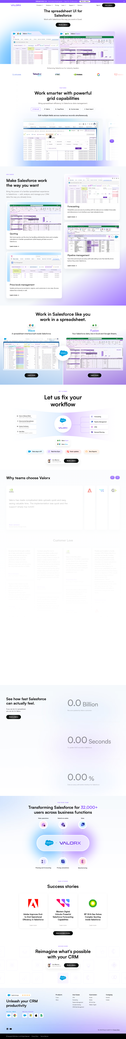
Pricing (57, 5)
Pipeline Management (78, 1002)
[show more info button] (43, 824)
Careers (107, 1000)
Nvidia (90, 997)
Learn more (13, 246)
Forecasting (75, 1000)
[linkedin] (7, 1029)
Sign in (98, 5)
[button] (40, 5)
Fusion (57, 997)
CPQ (74, 997)
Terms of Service (44, 1036)
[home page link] (16, 5)
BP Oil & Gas (92, 1002)
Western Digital (92, 1004)
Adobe (90, 1000)
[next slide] (117, 477)
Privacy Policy (35, 1036)
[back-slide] (112, 477)
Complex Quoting (77, 1004)
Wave (57, 1000)
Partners (80, 5)
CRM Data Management (78, 1007)
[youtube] (11, 1029)
